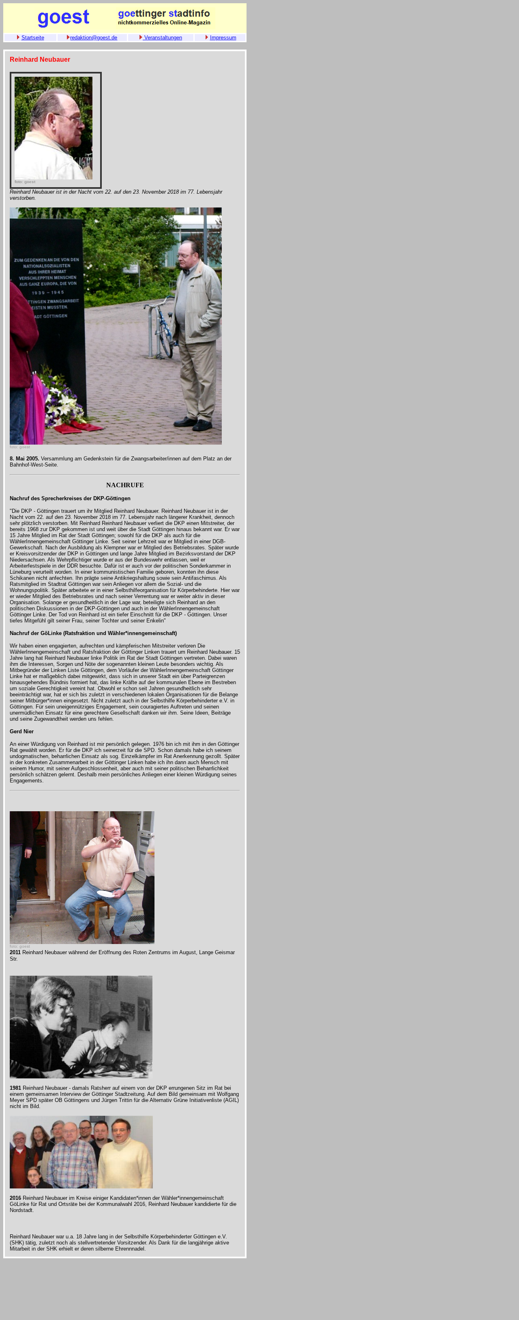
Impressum (223, 38)
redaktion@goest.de (93, 38)
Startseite (32, 38)
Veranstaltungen (162, 38)
